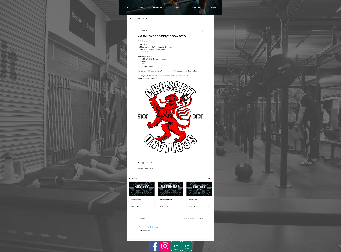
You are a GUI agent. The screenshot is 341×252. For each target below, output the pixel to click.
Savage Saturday (166, 199)
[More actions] (202, 31)
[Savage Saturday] (170, 189)
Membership (147, 19)
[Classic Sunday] (142, 189)
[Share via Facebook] (138, 163)
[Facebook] (154, 246)
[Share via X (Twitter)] (143, 163)
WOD (138, 19)
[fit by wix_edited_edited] (176, 246)
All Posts (131, 19)
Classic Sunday (136, 199)
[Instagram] (165, 246)
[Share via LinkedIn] (147, 163)
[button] (210, 19)
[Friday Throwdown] (199, 189)
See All (210, 178)
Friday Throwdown (195, 199)
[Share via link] (151, 163)
